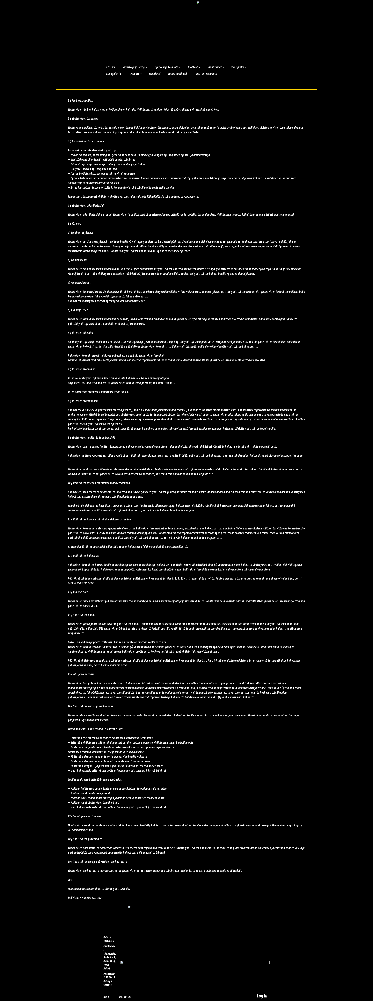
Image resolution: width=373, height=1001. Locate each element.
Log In (262, 996)
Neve (106, 997)
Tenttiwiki (155, 74)
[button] (146, 67)
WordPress (125, 997)
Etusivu (110, 67)
